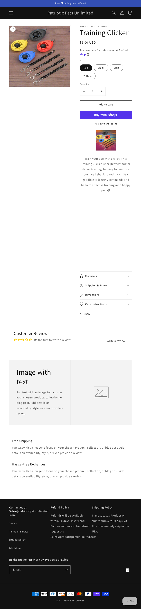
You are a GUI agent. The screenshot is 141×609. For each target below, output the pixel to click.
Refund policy (17, 539)
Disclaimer (15, 548)
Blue (116, 67)
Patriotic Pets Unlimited (74, 600)
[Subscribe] (66, 569)
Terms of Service (18, 531)
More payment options (106, 123)
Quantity (84, 84)
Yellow (88, 76)
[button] (11, 13)
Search (13, 523)
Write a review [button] (116, 341)
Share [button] (87, 313)
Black (101, 67)
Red (86, 67)
